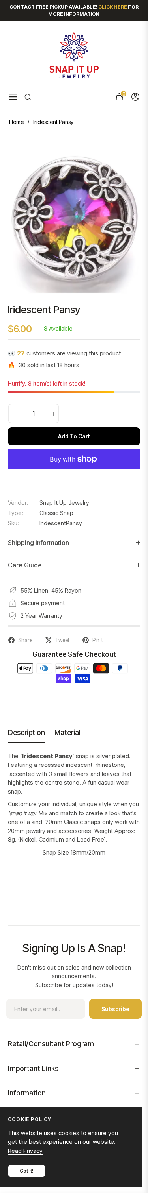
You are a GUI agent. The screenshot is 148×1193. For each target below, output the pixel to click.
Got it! (27, 1171)
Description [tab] (26, 732)
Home (16, 121)
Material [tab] (67, 732)
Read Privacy (25, 1150)
